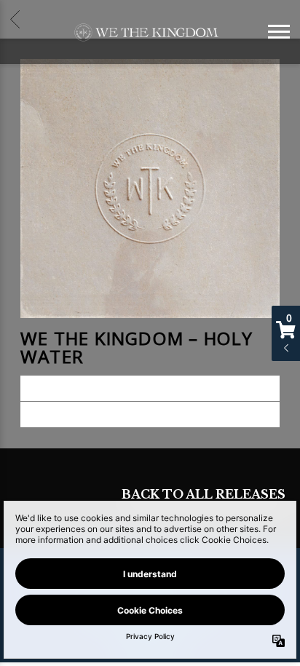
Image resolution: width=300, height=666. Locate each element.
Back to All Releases (203, 495)
